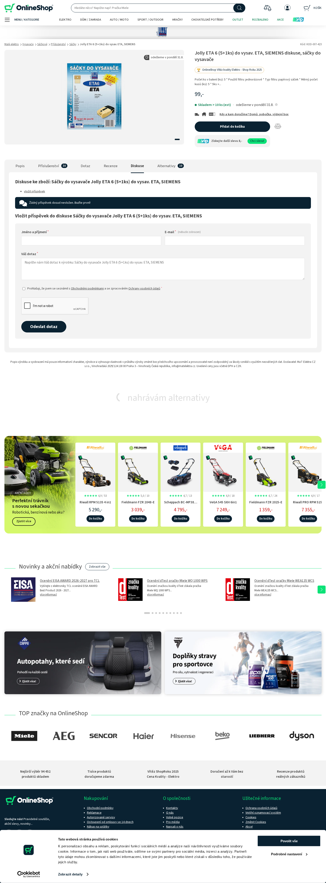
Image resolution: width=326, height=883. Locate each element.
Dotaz (85, 166)
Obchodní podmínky (100, 808)
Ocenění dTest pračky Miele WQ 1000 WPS (177, 580)
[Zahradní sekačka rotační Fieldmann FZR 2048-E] (137, 471)
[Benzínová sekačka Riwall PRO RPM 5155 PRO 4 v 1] (308, 471)
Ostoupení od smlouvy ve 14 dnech (110, 822)
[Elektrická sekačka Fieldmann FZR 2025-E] (265, 471)
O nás (170, 813)
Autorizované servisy (101, 817)
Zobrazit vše (97, 567)
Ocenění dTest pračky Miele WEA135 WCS (284, 580)
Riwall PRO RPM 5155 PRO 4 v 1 (308, 504)
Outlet (237, 20)
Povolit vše (289, 841)
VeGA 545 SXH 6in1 (223, 502)
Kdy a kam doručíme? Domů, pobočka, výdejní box (254, 114)
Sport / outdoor (150, 20)
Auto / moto (119, 20)
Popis (20, 166)
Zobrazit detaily (70, 874)
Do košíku (95, 519)
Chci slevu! (257, 141)
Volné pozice (174, 817)
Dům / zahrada (90, 20)
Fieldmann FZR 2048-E (138, 502)
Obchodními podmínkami (87, 288)
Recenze (111, 166)
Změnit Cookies (255, 822)
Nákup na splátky (98, 826)
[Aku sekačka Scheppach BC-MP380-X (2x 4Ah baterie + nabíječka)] (180, 471)
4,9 (95, 496)
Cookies (250, 817)
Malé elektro (11, 44)
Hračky (177, 20)
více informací (48, 595)
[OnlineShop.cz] (28, 8)
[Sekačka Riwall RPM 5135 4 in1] (95, 471)
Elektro (65, 20)
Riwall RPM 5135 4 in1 (95, 502)
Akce (280, 20)
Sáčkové (42, 44)
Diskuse (137, 166)
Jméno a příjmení (35, 232)
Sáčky (72, 44)
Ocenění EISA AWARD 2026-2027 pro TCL (70, 580)
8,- (240, 141)
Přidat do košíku (232, 126)
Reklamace (94, 813)
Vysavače (27, 44)
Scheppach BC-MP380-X (180, 504)
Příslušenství (58, 44)
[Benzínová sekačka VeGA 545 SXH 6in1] (223, 471)
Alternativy (166, 166)
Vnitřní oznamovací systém (263, 813)
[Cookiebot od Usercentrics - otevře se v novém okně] (28, 874)
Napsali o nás (174, 826)
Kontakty (172, 808)
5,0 (138, 496)
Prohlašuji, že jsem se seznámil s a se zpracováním (94, 288)
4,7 (180, 496)
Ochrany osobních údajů (144, 288)
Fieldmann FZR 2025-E (265, 502)
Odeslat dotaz (43, 327)
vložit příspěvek (34, 191)
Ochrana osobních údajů (261, 808)
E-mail (183, 232)
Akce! (249, 826)
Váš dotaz (29, 254)
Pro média (173, 822)
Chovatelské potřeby (207, 20)
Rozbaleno (260, 20)
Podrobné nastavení (286, 854)
